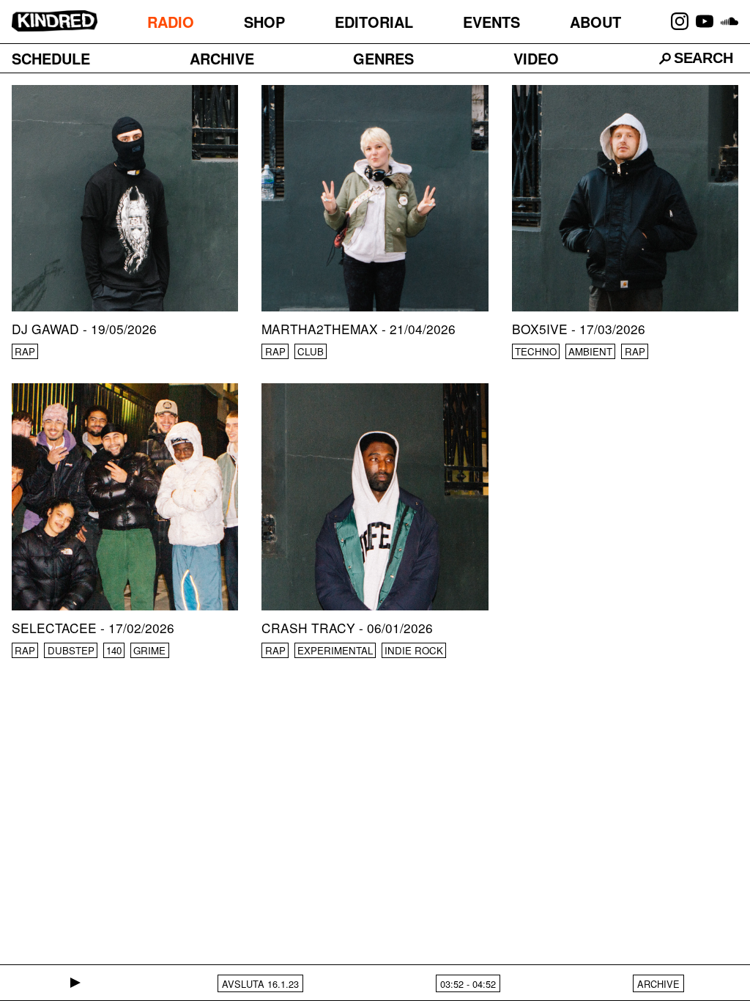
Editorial (374, 21)
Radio (170, 21)
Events (491, 21)
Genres (383, 58)
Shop (264, 21)
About (595, 21)
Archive (222, 58)
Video (536, 58)
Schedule (51, 58)
